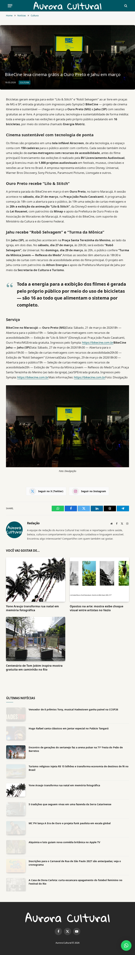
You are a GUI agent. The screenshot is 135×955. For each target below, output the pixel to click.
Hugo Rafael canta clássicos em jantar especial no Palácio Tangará (68, 728)
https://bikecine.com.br (97, 342)
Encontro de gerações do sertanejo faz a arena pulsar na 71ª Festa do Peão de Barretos (76, 749)
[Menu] (10, 6)
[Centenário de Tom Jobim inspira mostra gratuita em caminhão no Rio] (35, 639)
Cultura (24, 82)
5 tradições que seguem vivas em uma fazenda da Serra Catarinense (70, 804)
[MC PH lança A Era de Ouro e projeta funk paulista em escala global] (15, 828)
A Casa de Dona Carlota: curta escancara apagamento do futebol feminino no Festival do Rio (75, 881)
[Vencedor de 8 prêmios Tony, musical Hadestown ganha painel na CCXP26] (15, 714)
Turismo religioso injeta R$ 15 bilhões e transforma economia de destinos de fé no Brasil (78, 768)
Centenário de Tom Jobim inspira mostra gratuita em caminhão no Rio (34, 667)
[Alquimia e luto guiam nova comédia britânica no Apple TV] (15, 847)
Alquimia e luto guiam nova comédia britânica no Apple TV (64, 842)
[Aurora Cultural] (67, 5)
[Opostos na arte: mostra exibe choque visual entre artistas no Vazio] (99, 579)
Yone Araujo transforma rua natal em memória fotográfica (32, 608)
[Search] (125, 6)
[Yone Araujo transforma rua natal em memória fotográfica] (35, 579)
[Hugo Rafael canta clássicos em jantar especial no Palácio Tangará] (15, 733)
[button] (126, 945)
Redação (33, 523)
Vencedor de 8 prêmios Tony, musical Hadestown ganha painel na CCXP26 (73, 709)
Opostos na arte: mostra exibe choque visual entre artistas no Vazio (96, 608)
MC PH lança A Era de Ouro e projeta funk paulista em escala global (70, 823)
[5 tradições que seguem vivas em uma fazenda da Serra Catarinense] (15, 809)
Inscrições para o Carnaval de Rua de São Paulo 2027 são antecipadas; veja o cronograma (75, 862)
